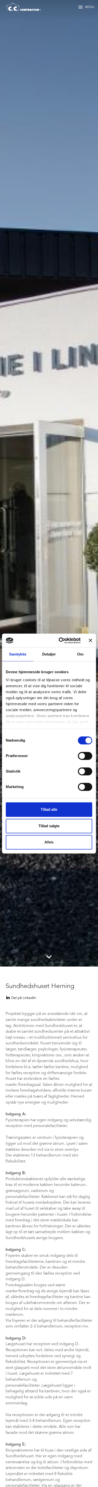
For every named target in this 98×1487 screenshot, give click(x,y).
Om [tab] (80, 654)
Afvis (49, 842)
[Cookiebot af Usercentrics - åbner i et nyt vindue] (60, 640)
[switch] (85, 756)
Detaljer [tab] (49, 654)
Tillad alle (49, 809)
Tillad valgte (49, 826)
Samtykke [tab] (17, 654)
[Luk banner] (90, 640)
